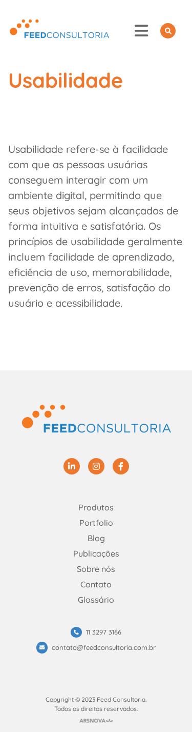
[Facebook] (121, 466)
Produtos (96, 507)
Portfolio (96, 523)
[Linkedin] (71, 466)
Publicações (96, 553)
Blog (96, 538)
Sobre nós (96, 569)
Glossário (96, 600)
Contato (96, 584)
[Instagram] (96, 466)
